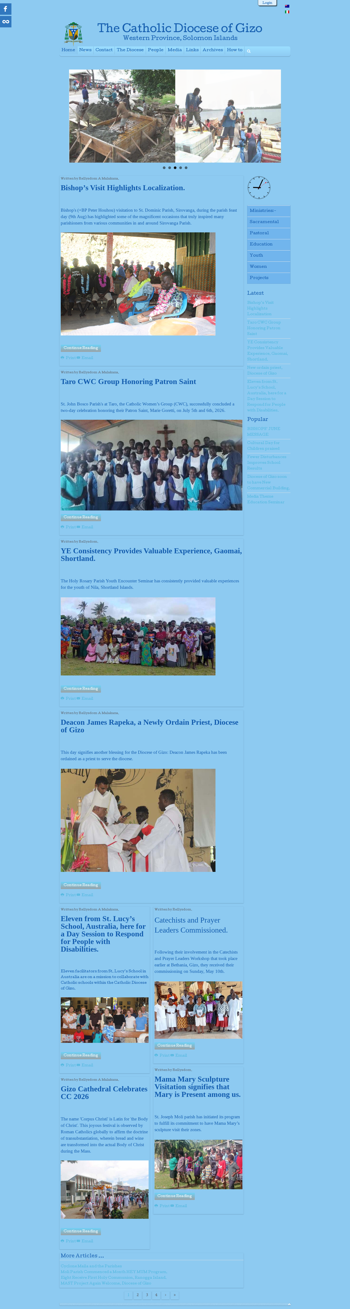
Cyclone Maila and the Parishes (91, 1267)
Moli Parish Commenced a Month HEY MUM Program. (114, 1272)
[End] (175, 1295)
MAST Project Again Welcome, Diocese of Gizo (106, 1284)
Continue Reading (81, 348)
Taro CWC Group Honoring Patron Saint (264, 328)
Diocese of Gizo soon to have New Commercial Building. (268, 482)
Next (286, 114)
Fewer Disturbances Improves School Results (266, 463)
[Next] (165, 1295)
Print (71, 358)
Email (87, 358)
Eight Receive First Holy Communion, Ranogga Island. (114, 1278)
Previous (64, 114)
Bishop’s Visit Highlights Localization (260, 308)
